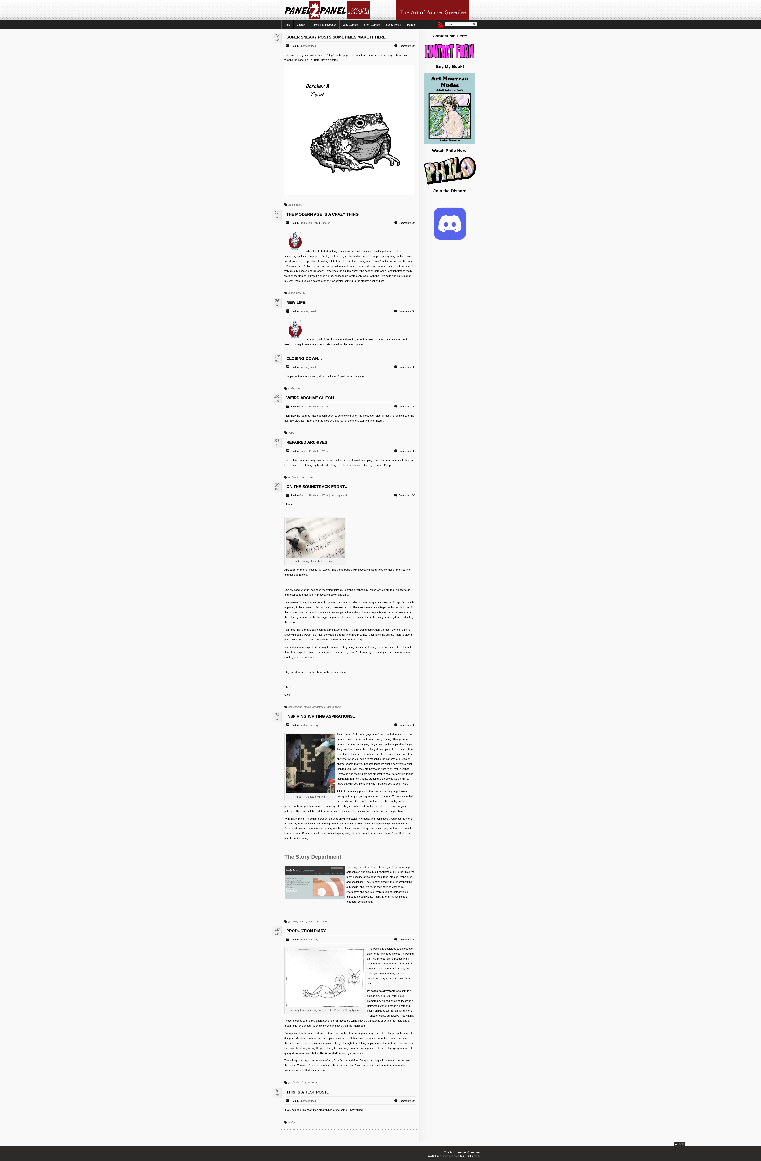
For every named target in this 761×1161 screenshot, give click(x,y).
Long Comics (350, 24)
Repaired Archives (306, 442)
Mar (277, 361)
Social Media (393, 24)
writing (302, 921)
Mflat (477, 1155)
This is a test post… (308, 1092)
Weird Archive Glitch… (312, 398)
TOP (681, 1144)
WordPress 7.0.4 (449, 1155)
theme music (334, 706)
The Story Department (312, 857)
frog (290, 204)
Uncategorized (307, 45)
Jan (277, 217)
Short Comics (372, 24)
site (297, 388)
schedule (313, 1082)
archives (293, 477)
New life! (296, 302)
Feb (277, 400)
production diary (297, 1082)
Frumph (351, 465)
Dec (277, 305)
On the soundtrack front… (317, 486)
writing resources (317, 921)
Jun (277, 39)
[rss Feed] (440, 25)
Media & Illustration (325, 24)
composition (295, 706)
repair (310, 477)
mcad (291, 292)
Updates (325, 222)
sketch (298, 204)
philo (299, 292)
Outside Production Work (313, 406)
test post (293, 1122)
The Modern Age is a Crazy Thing (322, 214)
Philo (287, 24)
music (307, 706)
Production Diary (308, 222)
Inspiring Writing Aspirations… (321, 716)
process (292, 921)
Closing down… (304, 358)
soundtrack (318, 706)
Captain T (302, 24)
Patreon (411, 24)
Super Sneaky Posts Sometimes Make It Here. (336, 37)
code (291, 388)
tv (304, 292)
